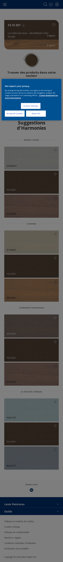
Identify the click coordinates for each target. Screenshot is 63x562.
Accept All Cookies (15, 113)
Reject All (36, 113)
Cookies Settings (30, 106)
